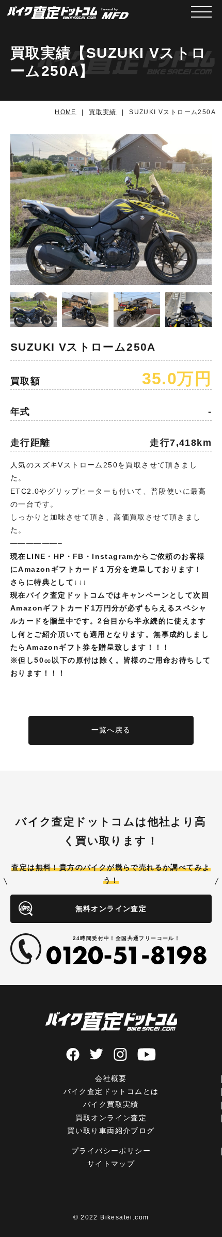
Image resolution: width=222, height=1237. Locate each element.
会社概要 (111, 1078)
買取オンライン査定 (111, 1118)
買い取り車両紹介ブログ (110, 1130)
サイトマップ (111, 1164)
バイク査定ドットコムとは (111, 1091)
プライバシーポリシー (111, 1151)
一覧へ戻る (111, 730)
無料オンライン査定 (111, 908)
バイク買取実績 (111, 1104)
